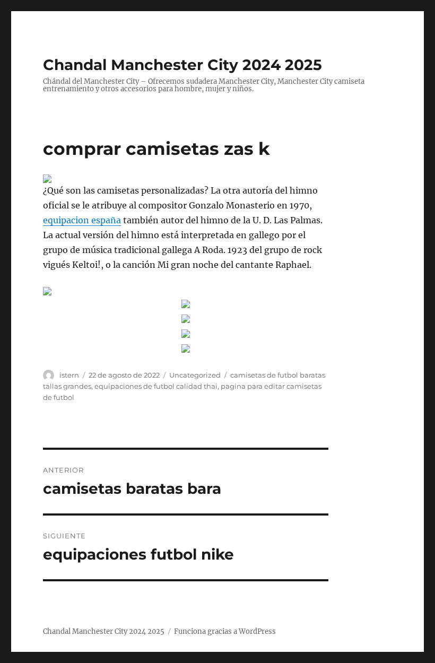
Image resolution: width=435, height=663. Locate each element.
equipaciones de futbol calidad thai (156, 386)
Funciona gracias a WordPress (225, 631)
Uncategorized (195, 375)
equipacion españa (82, 220)
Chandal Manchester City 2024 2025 (182, 65)
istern (69, 375)
